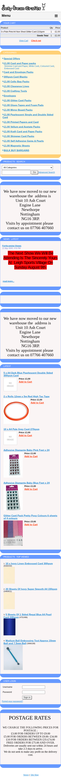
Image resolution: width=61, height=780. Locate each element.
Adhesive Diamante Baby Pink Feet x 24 (26, 450)
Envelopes (10, 95)
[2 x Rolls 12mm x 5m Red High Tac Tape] (16, 423)
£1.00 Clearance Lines (16, 86)
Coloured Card (47, 66)
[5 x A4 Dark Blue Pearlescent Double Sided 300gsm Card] (10, 390)
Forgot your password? (12, 701)
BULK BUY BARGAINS (16, 150)
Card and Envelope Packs (18, 72)
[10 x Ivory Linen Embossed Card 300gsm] (9, 583)
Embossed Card (11, 68)
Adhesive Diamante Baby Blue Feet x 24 (27, 482)
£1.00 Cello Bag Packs (16, 81)
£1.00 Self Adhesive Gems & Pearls (24, 141)
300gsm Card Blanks (15, 76)
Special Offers (12, 58)
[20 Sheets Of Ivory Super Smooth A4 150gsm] (9, 608)
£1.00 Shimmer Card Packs (19, 136)
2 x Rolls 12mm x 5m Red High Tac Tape (26, 396)
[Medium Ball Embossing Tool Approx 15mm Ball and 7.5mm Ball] (13, 669)
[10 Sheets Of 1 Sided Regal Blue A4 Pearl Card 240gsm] (9, 635)
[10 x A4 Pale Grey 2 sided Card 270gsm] (10, 444)
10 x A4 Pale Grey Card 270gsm (21, 429)
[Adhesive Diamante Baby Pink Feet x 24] (13, 477)
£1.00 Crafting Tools (15, 91)
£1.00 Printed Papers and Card (21, 122)
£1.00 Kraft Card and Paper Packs (23, 131)
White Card (34, 66)
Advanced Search (46, 172)
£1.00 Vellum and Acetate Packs (22, 126)
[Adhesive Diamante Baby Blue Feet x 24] (13, 509)
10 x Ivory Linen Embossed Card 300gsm (29, 563)
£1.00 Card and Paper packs (20, 63)
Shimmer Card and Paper (16, 66)
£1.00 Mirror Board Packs (18, 110)
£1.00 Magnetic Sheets (17, 145)
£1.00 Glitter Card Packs (17, 100)
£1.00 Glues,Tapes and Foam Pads (24, 105)
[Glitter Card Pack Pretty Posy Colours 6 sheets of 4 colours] (13, 545)
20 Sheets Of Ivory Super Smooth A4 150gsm (31, 589)
